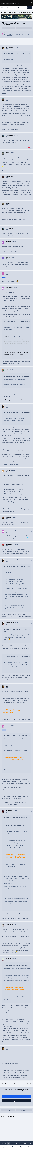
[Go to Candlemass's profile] (3, 288)
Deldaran (8, 958)
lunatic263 (9, 810)
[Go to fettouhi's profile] (3, 258)
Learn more (3, 2)
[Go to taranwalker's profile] (3, 176)
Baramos (8, 241)
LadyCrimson (9, 924)
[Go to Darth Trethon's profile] (3, 48)
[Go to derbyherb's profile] (3, 531)
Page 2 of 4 (15, 43)
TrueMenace (9, 135)
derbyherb (9, 530)
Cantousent (9, 544)
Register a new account (16, 1097)
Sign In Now (16, 1101)
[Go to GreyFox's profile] (3, 203)
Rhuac (7, 686)
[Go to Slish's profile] (2, 34)
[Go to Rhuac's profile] (3, 686)
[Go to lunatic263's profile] (3, 811)
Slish (5, 32)
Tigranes (8, 99)
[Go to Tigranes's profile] (3, 99)
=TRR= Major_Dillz (9, 336)
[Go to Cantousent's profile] (3, 544)
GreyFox (8, 203)
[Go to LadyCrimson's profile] (3, 925)
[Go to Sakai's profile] (3, 153)
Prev (6, 43)
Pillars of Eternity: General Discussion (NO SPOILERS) (17, 35)
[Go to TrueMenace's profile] (3, 136)
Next (27, 43)
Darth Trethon (10, 47)
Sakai (7, 152)
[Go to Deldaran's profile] (3, 959)
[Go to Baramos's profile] (3, 242)
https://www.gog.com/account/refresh (13, 400)
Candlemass (9, 287)
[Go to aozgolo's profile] (3, 471)
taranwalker (9, 176)
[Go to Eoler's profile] (3, 370)
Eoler (7, 369)
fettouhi (8, 257)
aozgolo (8, 470)
